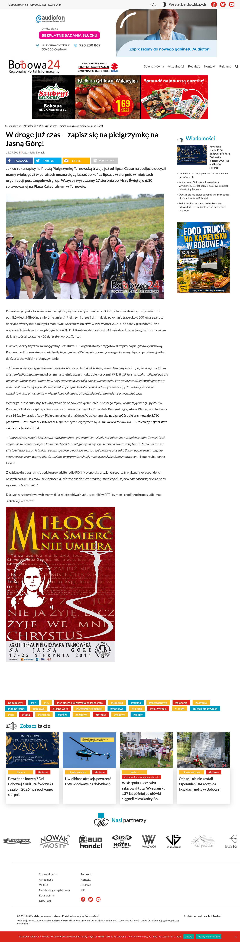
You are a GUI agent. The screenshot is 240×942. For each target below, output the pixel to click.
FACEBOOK (21, 160)
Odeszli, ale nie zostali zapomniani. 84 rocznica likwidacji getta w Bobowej (199, 784)
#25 (46, 702)
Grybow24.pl (38, 4)
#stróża (62, 714)
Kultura (21, 772)
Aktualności (176, 66)
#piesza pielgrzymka (205, 708)
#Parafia (137, 708)
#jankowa (38, 708)
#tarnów (100, 714)
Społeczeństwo (78, 772)
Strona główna (154, 66)
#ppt (11, 714)
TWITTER (48, 160)
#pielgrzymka (158, 708)
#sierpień (44, 714)
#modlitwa (117, 708)
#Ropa (26, 714)
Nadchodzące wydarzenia (54, 890)
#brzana (136, 702)
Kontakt (209, 66)
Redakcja (194, 66)
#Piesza (179, 708)
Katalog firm (46, 895)
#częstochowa (158, 702)
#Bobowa (117, 702)
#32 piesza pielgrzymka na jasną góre (80, 702)
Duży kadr (45, 900)
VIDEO (43, 884)
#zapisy (137, 714)
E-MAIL (76, 160)
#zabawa (119, 714)
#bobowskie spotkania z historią (141, 777)
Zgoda (188, 936)
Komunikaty (15, 702)
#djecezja (181, 702)
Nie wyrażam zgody (208, 936)
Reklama (225, 66)
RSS (83, 890)
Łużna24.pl (54, 4)
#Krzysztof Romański (89, 708)
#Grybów (201, 702)
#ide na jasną (16, 708)
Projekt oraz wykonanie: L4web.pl (202, 916)
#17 (33, 702)
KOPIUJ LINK (106, 160)
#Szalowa (81, 714)
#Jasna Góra (60, 708)
